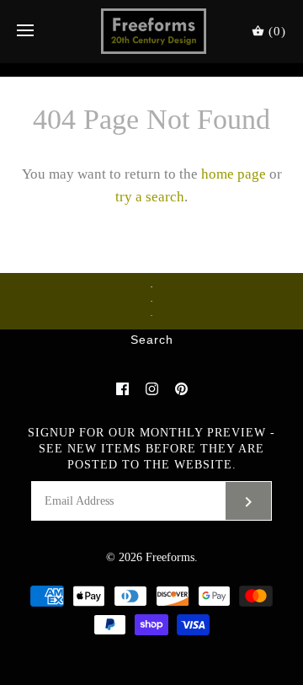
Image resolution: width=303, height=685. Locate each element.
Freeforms (170, 557)
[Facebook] (122, 389)
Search (151, 340)
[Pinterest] (181, 389)
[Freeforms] (152, 31)
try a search (149, 197)
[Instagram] (152, 389)
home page (233, 174)
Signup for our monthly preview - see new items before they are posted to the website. (151, 448)
